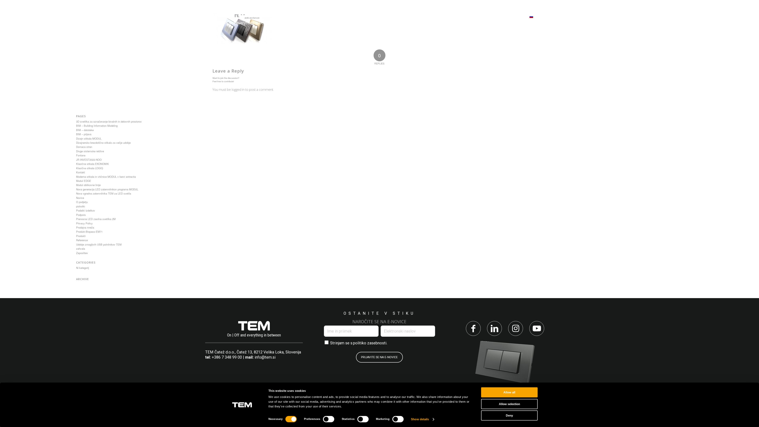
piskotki (80, 206)
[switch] (328, 419)
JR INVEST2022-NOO (89, 160)
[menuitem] (306, 16)
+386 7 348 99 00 (227, 357)
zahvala (80, 248)
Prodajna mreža (85, 227)
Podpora (81, 215)
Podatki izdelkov (85, 210)
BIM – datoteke (85, 130)
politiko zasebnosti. (370, 343)
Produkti (81, 236)
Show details (420, 419)
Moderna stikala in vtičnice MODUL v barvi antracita (106, 177)
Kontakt (80, 172)
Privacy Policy (84, 223)
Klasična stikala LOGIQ (89, 168)
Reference (82, 240)
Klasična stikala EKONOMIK (92, 164)
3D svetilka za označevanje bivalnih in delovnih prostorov (109, 121)
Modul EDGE (83, 181)
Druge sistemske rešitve (90, 151)
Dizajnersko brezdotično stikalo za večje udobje (103, 143)
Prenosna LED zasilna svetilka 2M (96, 219)
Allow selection (509, 404)
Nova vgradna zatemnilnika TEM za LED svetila (103, 193)
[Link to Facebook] (473, 328)
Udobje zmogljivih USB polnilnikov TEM (99, 244)
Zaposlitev (82, 253)
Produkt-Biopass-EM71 (89, 231)
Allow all (509, 392)
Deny (509, 415)
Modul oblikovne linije (88, 185)
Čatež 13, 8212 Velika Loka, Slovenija (269, 352)
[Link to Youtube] (536, 328)
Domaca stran (84, 147)
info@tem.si (265, 357)
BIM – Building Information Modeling (97, 126)
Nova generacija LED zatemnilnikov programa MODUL (107, 189)
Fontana (80, 155)
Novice (80, 198)
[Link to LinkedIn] (494, 328)
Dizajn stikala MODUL (88, 138)
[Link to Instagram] (515, 328)
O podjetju (82, 202)
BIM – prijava (83, 134)
